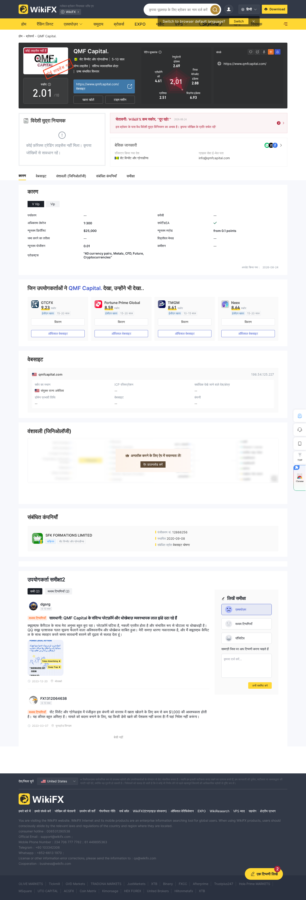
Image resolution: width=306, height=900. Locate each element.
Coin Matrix (88, 891)
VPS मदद (239, 811)
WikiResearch (219, 811)
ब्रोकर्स (30, 36)
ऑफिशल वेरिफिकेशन (182, 811)
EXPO (202, 811)
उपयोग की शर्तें (87, 811)
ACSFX (69, 891)
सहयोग (252, 811)
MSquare (25, 891)
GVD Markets (75, 884)
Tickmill (54, 884)
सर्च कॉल (124, 811)
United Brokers (158, 891)
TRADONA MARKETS (106, 884)
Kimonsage (110, 891)
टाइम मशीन (120, 99)
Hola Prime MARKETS (254, 884)
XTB (154, 884)
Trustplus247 (223, 884)
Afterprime (200, 884)
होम (20, 36)
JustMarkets (136, 884)
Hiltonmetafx (184, 891)
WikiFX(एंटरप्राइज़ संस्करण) (150, 811)
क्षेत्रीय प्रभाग (268, 811)
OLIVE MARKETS (31, 884)
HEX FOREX (132, 891)
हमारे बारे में (25, 811)
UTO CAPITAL (48, 891)
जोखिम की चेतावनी (65, 811)
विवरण (58, 322)
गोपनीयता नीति (107, 811)
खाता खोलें (88, 99)
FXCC (183, 884)
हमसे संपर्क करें (42, 811)
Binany (168, 884)
